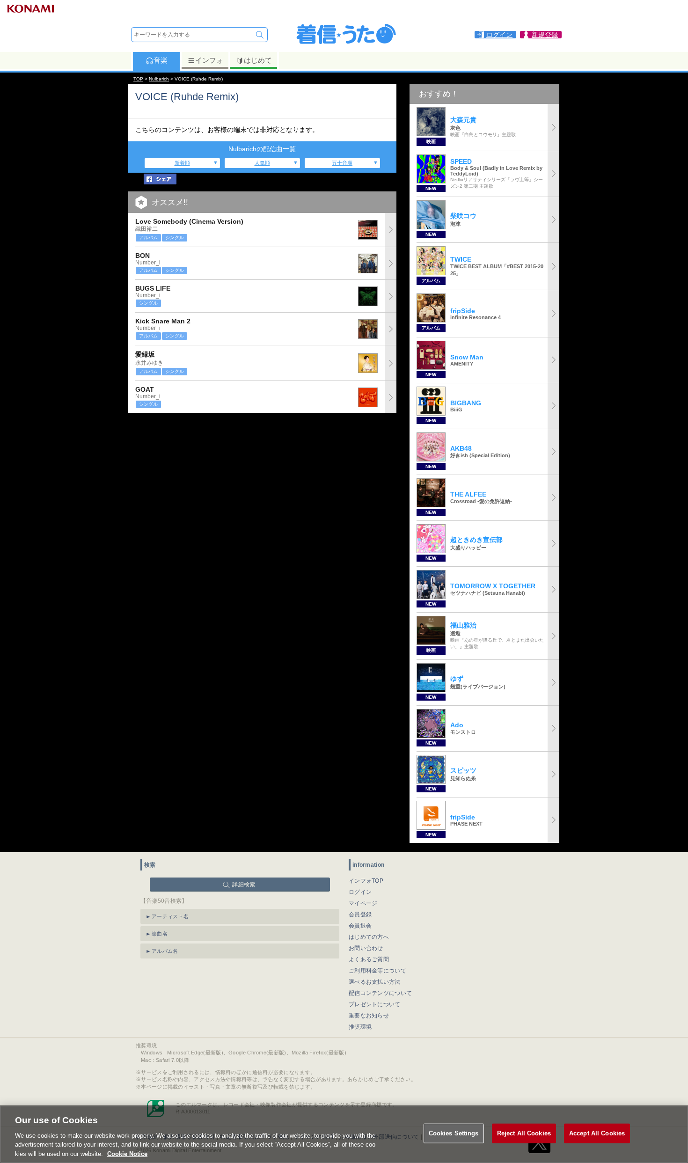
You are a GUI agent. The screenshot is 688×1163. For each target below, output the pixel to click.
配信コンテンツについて (380, 993)
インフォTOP (366, 881)
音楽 (161, 60)
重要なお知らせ (369, 1015)
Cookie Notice (127, 1153)
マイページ (363, 903)
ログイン (360, 892)
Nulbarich (159, 78)
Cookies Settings (454, 1133)
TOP (138, 78)
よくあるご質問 (369, 959)
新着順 (182, 163)
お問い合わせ (366, 948)
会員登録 (360, 914)
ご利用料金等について (377, 970)
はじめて (258, 60)
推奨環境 (360, 1027)
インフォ (209, 60)
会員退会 (360, 925)
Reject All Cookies (524, 1133)
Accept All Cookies (597, 1133)
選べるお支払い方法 (375, 982)
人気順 (262, 163)
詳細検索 (243, 884)
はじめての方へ (369, 937)
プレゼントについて (375, 1004)
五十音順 (342, 163)
